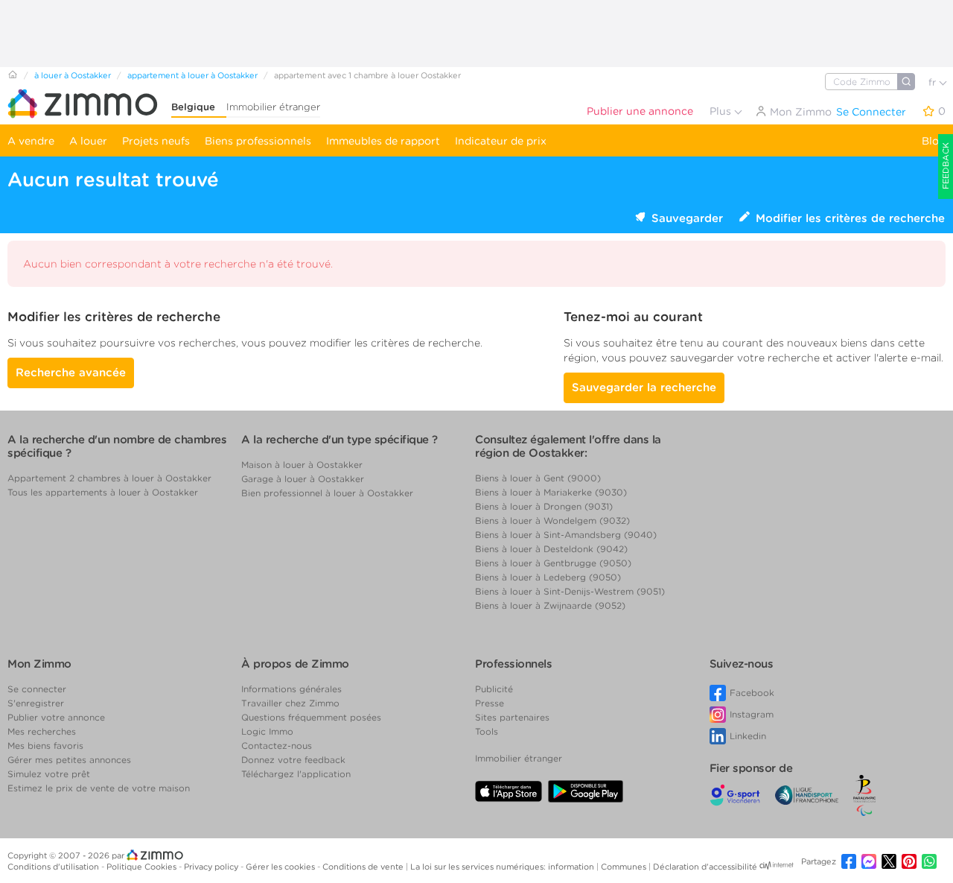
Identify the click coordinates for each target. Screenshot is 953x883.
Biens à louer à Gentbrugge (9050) (553, 563)
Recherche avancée (71, 372)
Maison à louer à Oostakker (302, 464)
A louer (88, 141)
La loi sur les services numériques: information (503, 866)
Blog (934, 141)
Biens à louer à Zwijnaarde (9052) (550, 605)
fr (933, 82)
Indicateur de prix (500, 141)
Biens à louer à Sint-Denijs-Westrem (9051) (570, 591)
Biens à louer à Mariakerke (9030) (551, 492)
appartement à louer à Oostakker (192, 75)
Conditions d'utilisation (54, 866)
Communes (624, 866)
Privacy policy (212, 866)
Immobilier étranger (273, 107)
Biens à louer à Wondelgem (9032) (552, 520)
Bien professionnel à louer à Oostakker (327, 493)
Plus (722, 111)
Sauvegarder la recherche (644, 387)
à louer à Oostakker (72, 75)
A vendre (30, 141)
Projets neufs (156, 141)
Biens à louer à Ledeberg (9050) (548, 577)
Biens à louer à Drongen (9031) (544, 506)
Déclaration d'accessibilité (705, 866)
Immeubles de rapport (383, 141)
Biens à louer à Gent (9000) (538, 478)
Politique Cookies (142, 866)
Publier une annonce (640, 111)
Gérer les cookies (281, 866)
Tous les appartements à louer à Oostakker (102, 492)
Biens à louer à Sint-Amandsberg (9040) (566, 534)
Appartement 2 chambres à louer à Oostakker (109, 478)
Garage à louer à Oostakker (302, 478)
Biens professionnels (258, 141)
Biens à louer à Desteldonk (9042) (551, 548)
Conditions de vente (364, 866)
